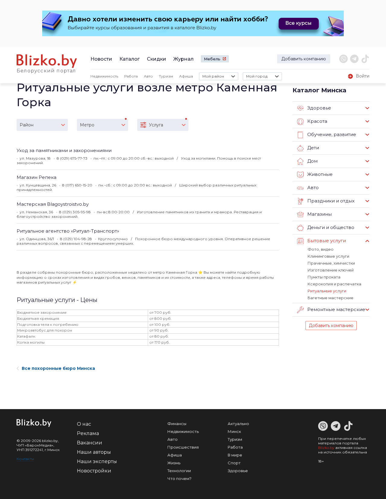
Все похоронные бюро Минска (58, 368)
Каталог (129, 59)
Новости (101, 59)
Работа (131, 76)
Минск (234, 431)
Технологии (179, 470)
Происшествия (183, 447)
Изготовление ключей (331, 270)
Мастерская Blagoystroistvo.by (53, 204)
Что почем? (179, 478)
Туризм (166, 76)
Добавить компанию (303, 59)
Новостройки (94, 471)
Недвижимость (104, 76)
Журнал (183, 59)
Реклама (88, 433)
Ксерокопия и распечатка (334, 283)
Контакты (25, 458)
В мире (235, 455)
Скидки (156, 59)
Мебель (212, 58)
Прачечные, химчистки (331, 263)
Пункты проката (324, 277)
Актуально (238, 423)
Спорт (234, 462)
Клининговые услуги (328, 256)
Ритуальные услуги (327, 290)
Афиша (186, 76)
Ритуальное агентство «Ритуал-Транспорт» (68, 231)
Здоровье (238, 470)
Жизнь (173, 462)
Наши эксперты (97, 461)
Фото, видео (321, 249)
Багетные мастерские (330, 297)
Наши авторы (94, 452)
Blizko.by (326, 447)
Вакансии (89, 443)
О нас (84, 424)
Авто (148, 76)
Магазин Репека (36, 177)
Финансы (176, 423)
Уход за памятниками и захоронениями (64, 150)
